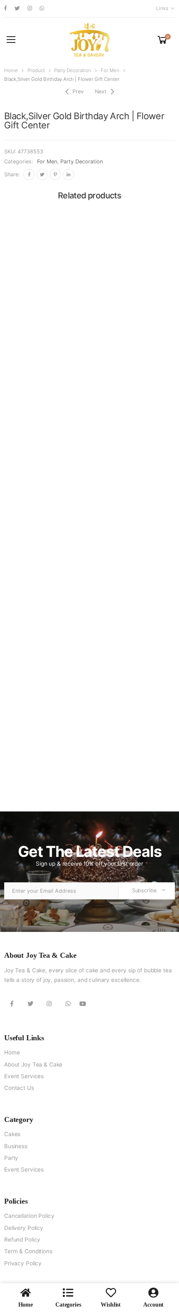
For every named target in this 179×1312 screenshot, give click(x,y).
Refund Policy (22, 1239)
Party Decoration (72, 70)
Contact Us (19, 1087)
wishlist (111, 1305)
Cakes (12, 1134)
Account (153, 1305)
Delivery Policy (23, 1227)
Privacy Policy (23, 1263)
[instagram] (29, 9)
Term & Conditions (28, 1251)
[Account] (153, 1292)
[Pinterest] (55, 174)
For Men (110, 70)
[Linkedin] (68, 174)
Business (15, 1146)
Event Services (24, 1076)
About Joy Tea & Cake (33, 1064)
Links (162, 8)
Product (36, 70)
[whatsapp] (42, 9)
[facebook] (5, 9)
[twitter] (17, 9)
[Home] (25, 1292)
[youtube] (82, 1004)
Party (11, 1157)
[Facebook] (29, 174)
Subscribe (144, 890)
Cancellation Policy (29, 1215)
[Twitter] (42, 174)
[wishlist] (111, 1292)
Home (11, 70)
